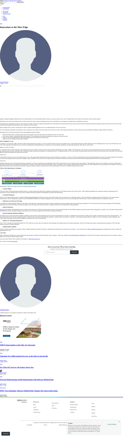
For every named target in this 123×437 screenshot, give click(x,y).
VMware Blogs (6, 7)
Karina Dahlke (3, 395)
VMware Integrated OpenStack (31, 197)
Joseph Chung (3, 360)
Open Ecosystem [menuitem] (6, 13)
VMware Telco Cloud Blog (15, 0)
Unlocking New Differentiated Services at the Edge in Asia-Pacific (24, 356)
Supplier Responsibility (64, 424)
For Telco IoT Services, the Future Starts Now (17, 367)
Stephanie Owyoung (4, 349)
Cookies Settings (112, 424)
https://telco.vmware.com (34, 239)
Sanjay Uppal (3, 384)
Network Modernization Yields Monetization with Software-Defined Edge (27, 380)
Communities (6, 8)
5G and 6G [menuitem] (5, 12)
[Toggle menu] (0, 5)
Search (1, 2)
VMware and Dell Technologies (94, 229)
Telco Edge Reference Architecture (77, 235)
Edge (1, 23)
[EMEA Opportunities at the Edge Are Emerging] (20, 340)
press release (14, 241)
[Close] (119, 421)
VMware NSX (3, 209)
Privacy (45, 424)
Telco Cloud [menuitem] (5, 11)
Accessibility (29, 424)
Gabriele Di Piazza (4, 82)
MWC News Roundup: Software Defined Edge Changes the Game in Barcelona (29, 391)
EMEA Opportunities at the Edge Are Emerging (17, 345)
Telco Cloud (3, 387)
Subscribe (74, 252)
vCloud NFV (14, 203)
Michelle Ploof (3, 372)
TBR (15, 143)
